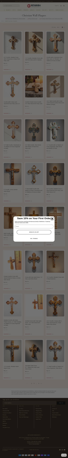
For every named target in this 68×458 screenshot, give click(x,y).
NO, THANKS (34, 238)
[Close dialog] (52, 218)
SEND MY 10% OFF (34, 232)
